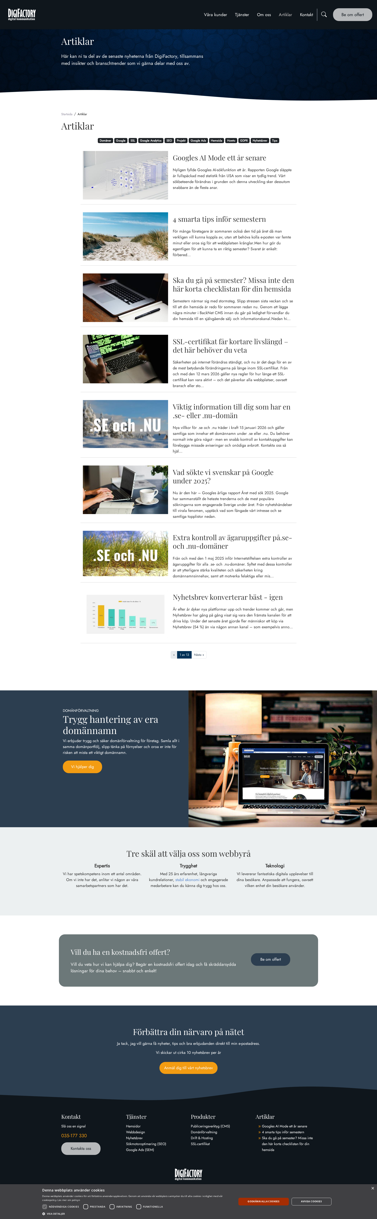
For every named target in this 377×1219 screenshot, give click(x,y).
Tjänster (242, 14)
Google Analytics (150, 140)
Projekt (181, 140)
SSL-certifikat (200, 1143)
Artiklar (285, 14)
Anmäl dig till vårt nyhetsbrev (188, 1068)
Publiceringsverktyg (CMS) (210, 1126)
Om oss (264, 14)
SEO (169, 140)
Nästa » (199, 654)
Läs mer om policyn (69, 1200)
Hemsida (216, 140)
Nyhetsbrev (260, 140)
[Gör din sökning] (324, 14)
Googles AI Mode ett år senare (284, 1126)
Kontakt (306, 14)
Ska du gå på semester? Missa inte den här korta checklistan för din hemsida (287, 1143)
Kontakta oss (81, 1148)
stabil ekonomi (187, 880)
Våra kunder (215, 14)
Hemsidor (133, 1126)
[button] (136, 1213)
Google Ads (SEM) (140, 1149)
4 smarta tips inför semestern (283, 1132)
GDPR (244, 140)
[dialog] (188, 1201)
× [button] (372, 1188)
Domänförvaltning (204, 1132)
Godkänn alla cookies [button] (263, 1201)
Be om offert (352, 14)
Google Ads (198, 140)
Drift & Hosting (202, 1138)
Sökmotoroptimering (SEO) (146, 1143)
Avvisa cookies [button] (311, 1201)
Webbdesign (135, 1132)
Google (120, 140)
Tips (274, 140)
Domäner (105, 140)
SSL (133, 140)
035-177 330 (74, 1135)
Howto (231, 140)
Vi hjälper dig (82, 767)
